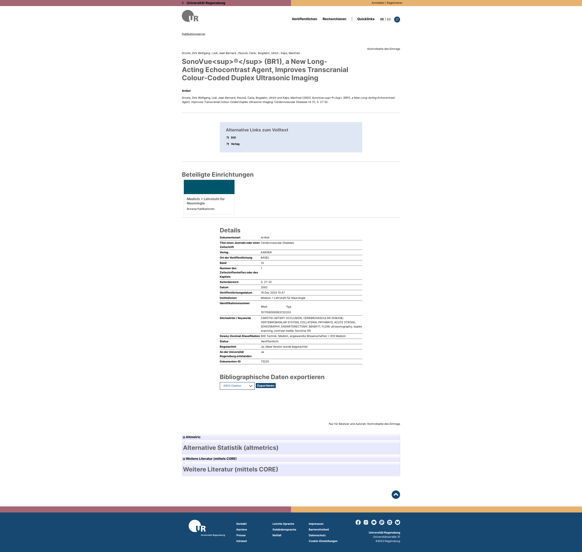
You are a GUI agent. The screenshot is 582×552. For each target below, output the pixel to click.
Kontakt (241, 523)
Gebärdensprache (284, 529)
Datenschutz (317, 535)
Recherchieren (334, 19)
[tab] (291, 447)
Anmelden (378, 2)
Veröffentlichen (304, 19)
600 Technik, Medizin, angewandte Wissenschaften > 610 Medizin (303, 336)
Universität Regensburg (206, 3)
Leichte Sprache (283, 523)
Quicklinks (366, 19)
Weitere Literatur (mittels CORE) (211, 459)
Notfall (277, 535)
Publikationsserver (193, 34)
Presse (241, 535)
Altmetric (193, 437)
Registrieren (394, 2)
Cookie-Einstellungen (323, 541)
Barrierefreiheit (319, 529)
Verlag (235, 143)
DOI (233, 137)
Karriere (241, 529)
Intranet (241, 541)
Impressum (316, 523)
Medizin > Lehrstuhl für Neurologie (283, 297)
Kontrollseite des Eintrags (383, 48)
